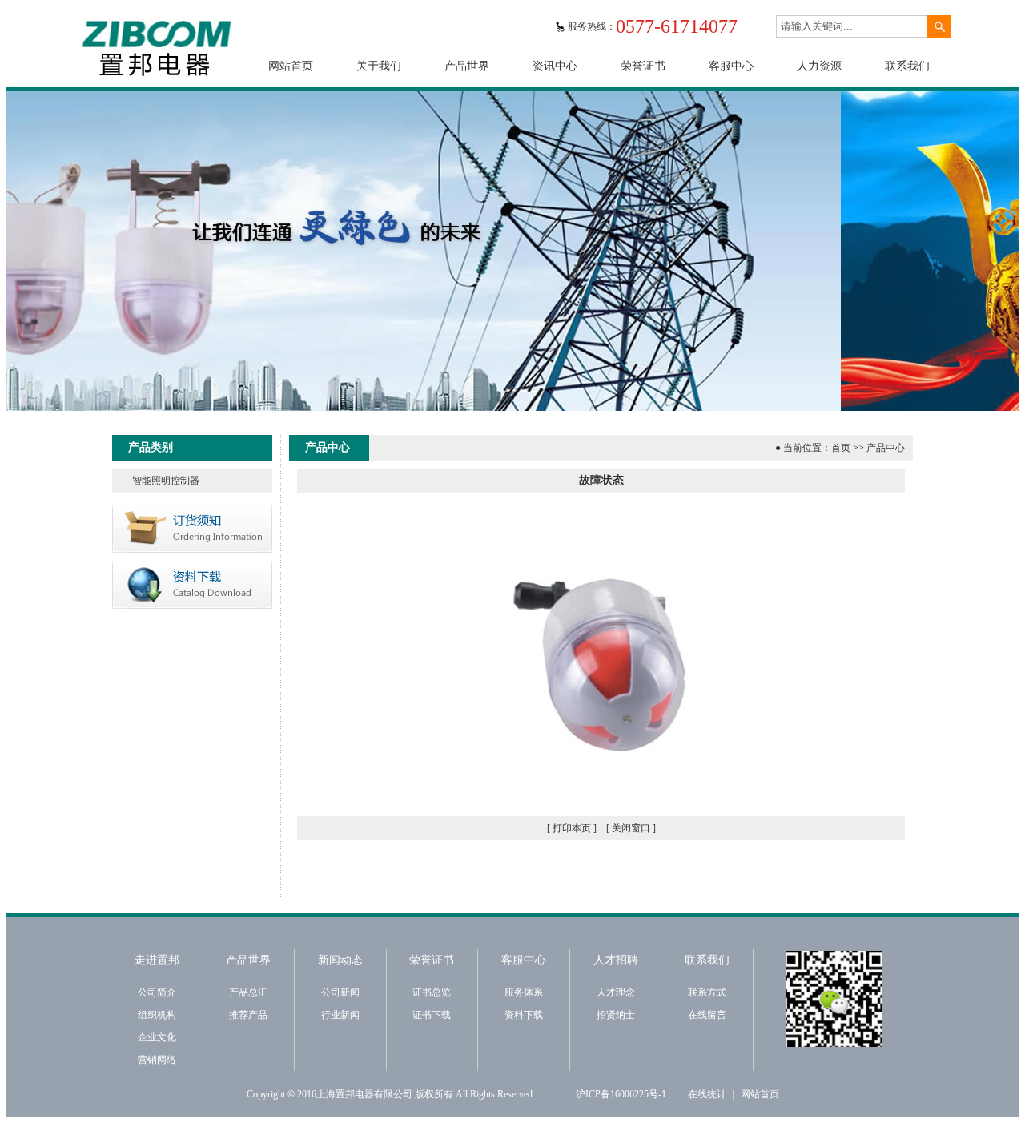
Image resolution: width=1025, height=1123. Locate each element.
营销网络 (157, 1059)
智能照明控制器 (165, 480)
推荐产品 (248, 1014)
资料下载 (523, 1014)
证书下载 (431, 1014)
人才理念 (616, 992)
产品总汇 (248, 992)
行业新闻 (340, 1014)
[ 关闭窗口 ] (631, 828)
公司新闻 (340, 992)
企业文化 (157, 1037)
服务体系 (523, 992)
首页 (840, 447)
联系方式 (707, 992)
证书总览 (431, 992)
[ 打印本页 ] (572, 828)
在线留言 (707, 1014)
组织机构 (157, 1014)
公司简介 (157, 992)
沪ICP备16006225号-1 (621, 1094)
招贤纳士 (616, 1014)
